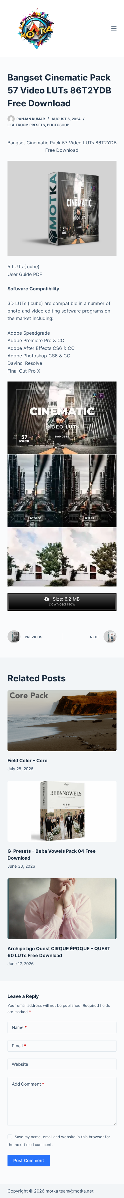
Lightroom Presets (26, 125)
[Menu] (114, 28)
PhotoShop (58, 125)
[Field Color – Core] (62, 721)
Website (20, 1064)
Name (19, 1027)
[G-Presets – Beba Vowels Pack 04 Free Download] (62, 811)
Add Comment (28, 1084)
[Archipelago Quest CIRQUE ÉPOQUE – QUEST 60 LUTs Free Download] (62, 909)
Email (19, 1046)
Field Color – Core (27, 760)
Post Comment (28, 1160)
